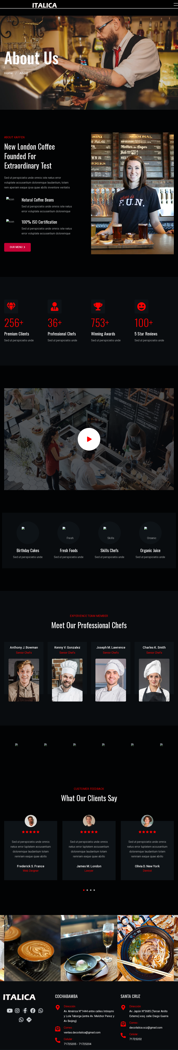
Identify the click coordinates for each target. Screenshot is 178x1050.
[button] (83, 890)
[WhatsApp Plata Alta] (21, 1019)
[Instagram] (17, 1010)
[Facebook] (17, 688)
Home (8, 73)
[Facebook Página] (25, 1010)
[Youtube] (24, 695)
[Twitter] (24, 688)
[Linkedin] (31, 688)
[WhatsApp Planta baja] (40, 1010)
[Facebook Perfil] (32, 1010)
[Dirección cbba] (29, 1019)
